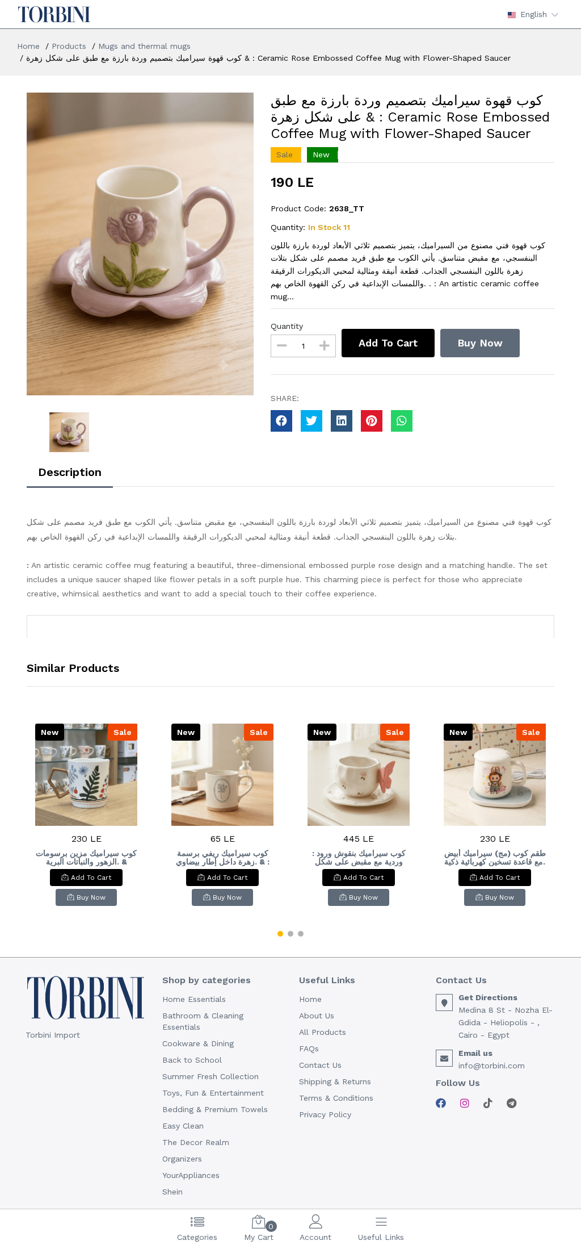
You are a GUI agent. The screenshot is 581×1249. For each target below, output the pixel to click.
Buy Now (480, 343)
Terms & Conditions (336, 1097)
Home (28, 46)
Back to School (192, 1059)
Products (69, 46)
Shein (172, 1191)
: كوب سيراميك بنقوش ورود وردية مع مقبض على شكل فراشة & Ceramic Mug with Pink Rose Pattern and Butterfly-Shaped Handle (358, 857)
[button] (280, 934)
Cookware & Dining (198, 1043)
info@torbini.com (491, 1065)
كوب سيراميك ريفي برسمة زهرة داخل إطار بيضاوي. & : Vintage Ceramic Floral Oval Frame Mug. (223, 857)
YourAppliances (191, 1175)
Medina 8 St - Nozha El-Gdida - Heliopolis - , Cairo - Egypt (505, 1022)
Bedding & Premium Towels (215, 1109)
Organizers (182, 1158)
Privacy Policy (325, 1114)
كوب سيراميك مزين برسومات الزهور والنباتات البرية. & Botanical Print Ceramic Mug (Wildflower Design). (86, 857)
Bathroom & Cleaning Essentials (202, 1021)
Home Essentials (194, 999)
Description (70, 472)
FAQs (309, 1048)
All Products (322, 1032)
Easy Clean (183, 1125)
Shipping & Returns (335, 1081)
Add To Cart (388, 343)
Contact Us (320, 1065)
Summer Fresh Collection (210, 1076)
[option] (140, 244)
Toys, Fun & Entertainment (213, 1092)
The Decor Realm (195, 1142)
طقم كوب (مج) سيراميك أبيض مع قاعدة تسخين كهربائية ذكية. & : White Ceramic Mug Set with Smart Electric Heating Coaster (495, 857)
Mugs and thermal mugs (144, 46)
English (533, 14)
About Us (316, 1015)
